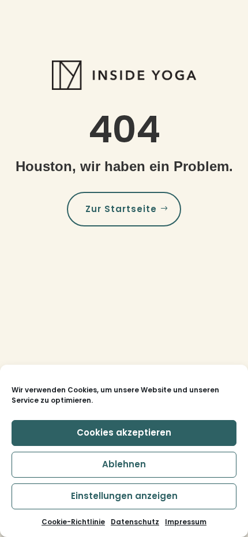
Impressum (185, 522)
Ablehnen (124, 464)
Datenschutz (135, 522)
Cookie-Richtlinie (73, 522)
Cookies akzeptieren (124, 432)
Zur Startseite (121, 209)
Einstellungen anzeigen (124, 496)
